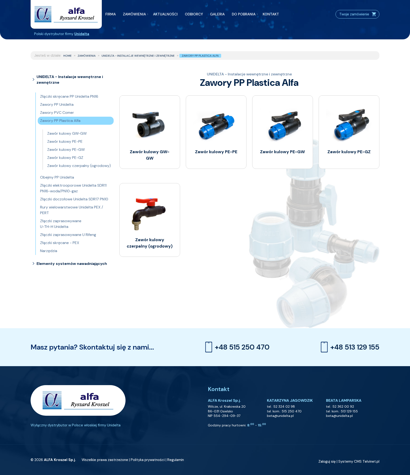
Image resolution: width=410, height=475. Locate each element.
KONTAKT (271, 14)
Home (67, 56)
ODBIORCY (194, 14)
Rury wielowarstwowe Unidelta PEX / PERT (71, 210)
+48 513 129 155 (354, 347)
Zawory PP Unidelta (57, 104)
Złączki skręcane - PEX (59, 242)
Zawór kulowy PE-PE (65, 141)
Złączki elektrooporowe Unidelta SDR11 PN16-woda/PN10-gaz (73, 188)
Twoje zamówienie (354, 14)
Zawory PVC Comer (57, 112)
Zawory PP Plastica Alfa (200, 56)
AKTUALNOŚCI (165, 14)
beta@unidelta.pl (280, 416)
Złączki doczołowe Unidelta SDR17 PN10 (74, 199)
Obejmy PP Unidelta (57, 177)
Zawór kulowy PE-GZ (65, 157)
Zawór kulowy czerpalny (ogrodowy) (79, 165)
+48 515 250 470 (242, 347)
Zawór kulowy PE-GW (66, 149)
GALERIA (217, 14)
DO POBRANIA (244, 14)
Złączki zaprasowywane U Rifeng (68, 234)
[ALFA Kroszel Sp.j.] (66, 14)
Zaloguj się (327, 461)
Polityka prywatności (148, 459)
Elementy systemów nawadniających (72, 263)
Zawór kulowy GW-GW (67, 133)
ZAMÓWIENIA (134, 14)
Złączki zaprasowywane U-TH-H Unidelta (60, 223)
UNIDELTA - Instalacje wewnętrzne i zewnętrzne (138, 56)
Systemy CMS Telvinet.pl (358, 461)
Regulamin (175, 459)
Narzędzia (48, 250)
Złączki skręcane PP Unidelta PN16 (69, 96)
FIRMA (110, 14)
